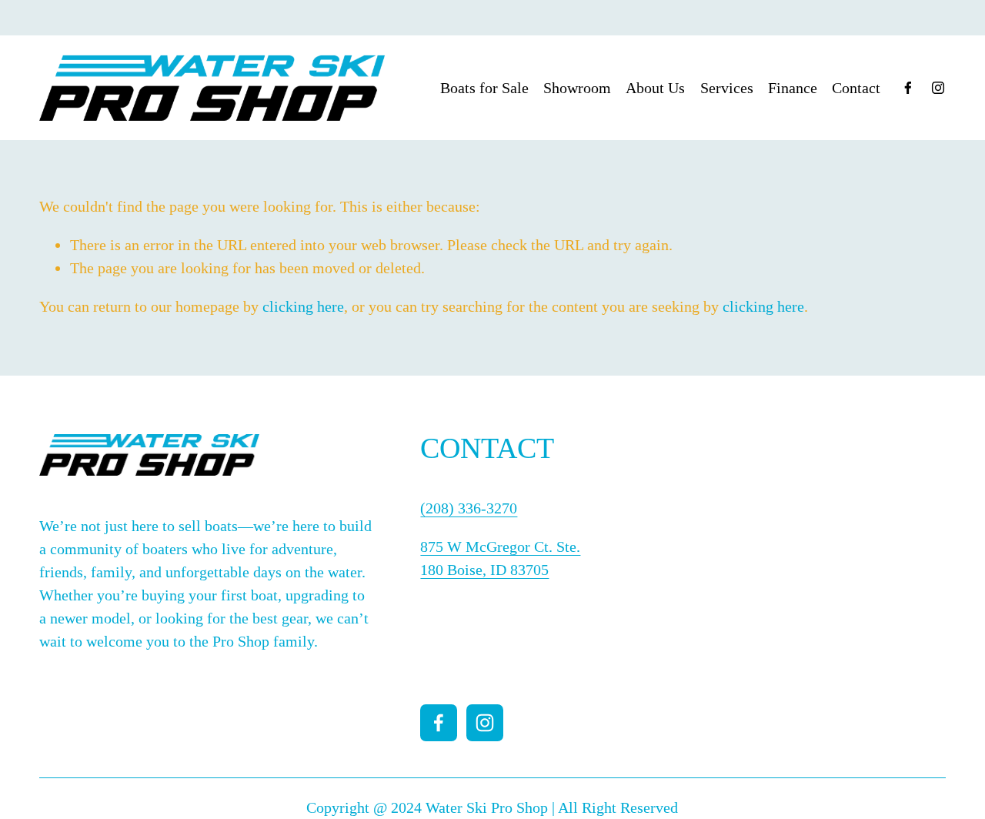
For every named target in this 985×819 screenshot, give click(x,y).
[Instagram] (938, 87)
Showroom (577, 87)
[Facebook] (908, 87)
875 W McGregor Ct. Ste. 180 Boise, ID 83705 (500, 558)
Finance (792, 87)
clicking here (303, 306)
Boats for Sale (484, 87)
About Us (655, 87)
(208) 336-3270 (468, 508)
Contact (856, 87)
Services (726, 87)
